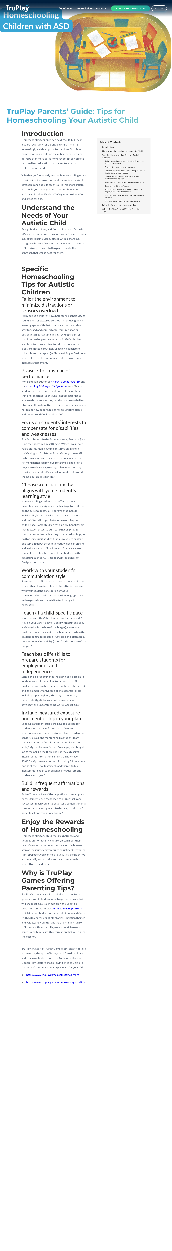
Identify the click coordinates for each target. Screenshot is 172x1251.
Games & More (85, 8)
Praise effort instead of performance (120, 167)
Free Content (66, 8)
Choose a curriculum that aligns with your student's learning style (122, 177)
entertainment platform (67, 908)
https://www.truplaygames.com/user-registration (55, 982)
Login (159, 8)
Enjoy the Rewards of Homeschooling (119, 205)
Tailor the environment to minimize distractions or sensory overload (124, 162)
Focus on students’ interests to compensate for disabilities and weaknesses (125, 171)
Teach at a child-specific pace (117, 186)
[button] (101, 8)
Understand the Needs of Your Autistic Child (122, 151)
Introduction (108, 147)
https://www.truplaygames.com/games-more (52, 974)
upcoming (46, 386)
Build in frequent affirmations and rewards (122, 201)
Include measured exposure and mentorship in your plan (124, 196)
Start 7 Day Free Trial (130, 8)
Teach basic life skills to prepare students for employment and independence (123, 190)
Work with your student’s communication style (124, 182)
